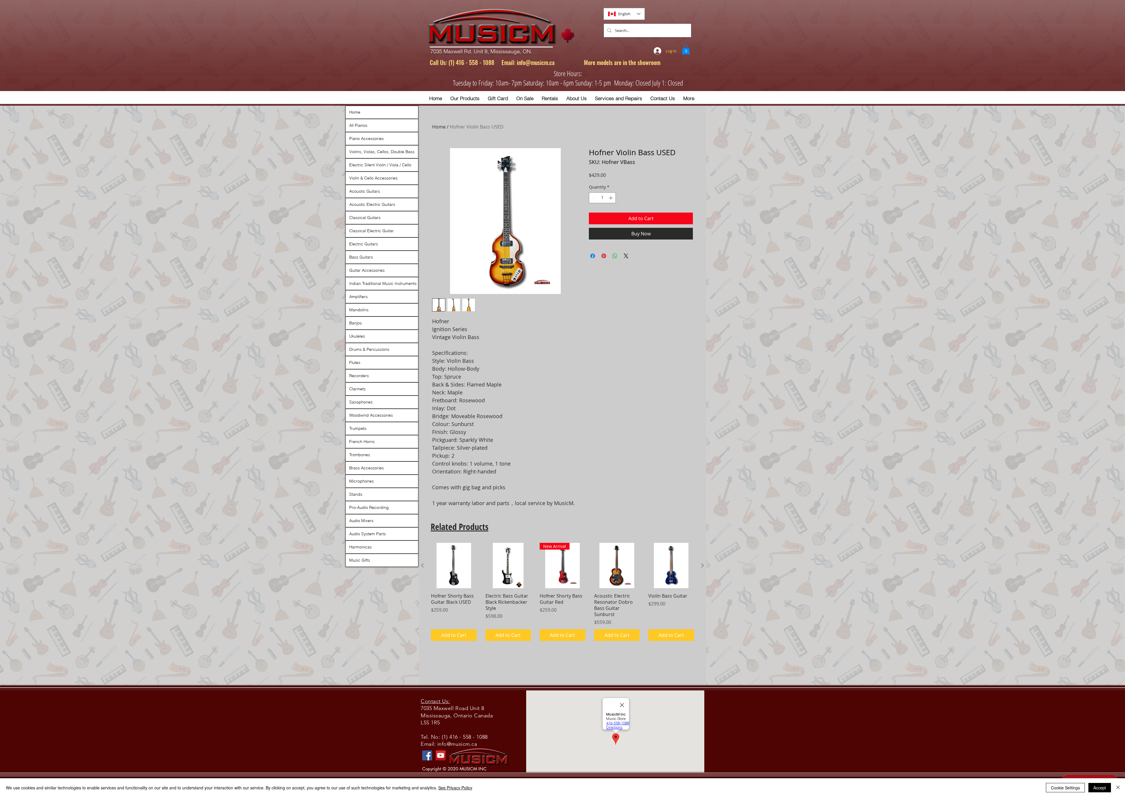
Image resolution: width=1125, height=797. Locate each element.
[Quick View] (454, 566)
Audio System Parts (367, 533)
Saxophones (361, 402)
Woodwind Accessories (371, 415)
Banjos (355, 323)
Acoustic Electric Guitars (372, 204)
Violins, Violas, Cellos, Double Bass (382, 151)
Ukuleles (357, 336)
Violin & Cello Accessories (373, 178)
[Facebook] (427, 755)
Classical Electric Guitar (371, 230)
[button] (686, 49)
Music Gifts (359, 560)
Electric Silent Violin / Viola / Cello (380, 164)
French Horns (362, 441)
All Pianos (358, 125)
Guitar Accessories (367, 270)
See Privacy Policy (455, 788)
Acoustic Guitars (364, 191)
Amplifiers (358, 296)
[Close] (1117, 787)
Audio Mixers (361, 520)
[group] (562, 592)
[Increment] (611, 198)
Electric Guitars (363, 244)
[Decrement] (593, 198)
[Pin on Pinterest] (603, 255)
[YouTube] (441, 755)
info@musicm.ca (536, 62)
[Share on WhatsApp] (614, 255)
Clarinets (357, 388)
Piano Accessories (366, 138)
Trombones (359, 454)
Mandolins (359, 309)
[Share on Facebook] (592, 255)
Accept (1099, 788)
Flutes (354, 362)
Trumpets (358, 428)
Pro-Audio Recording (369, 507)
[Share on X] (626, 255)
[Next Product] (702, 565)
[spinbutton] (602, 198)
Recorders (359, 375)
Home (439, 127)
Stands (355, 494)
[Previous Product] (422, 565)
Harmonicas (360, 547)
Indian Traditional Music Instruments (383, 283)
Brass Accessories (366, 468)
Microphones (361, 481)
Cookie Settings (1065, 788)
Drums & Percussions (369, 349)
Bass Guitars (361, 257)
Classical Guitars (365, 217)
